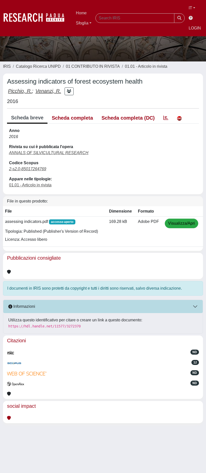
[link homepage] (36, 18)
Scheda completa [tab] (72, 118)
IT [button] (190, 8)
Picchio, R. (20, 91)
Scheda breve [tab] (27, 117)
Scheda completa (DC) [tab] (128, 118)
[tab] (166, 118)
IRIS (7, 66)
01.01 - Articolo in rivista (146, 66)
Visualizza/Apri (181, 223)
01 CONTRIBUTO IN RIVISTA (93, 66)
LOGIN (195, 28)
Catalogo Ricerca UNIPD (38, 66)
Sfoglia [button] (82, 23)
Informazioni (23, 306)
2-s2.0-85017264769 (27, 169)
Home (81, 13)
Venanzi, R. (48, 91)
